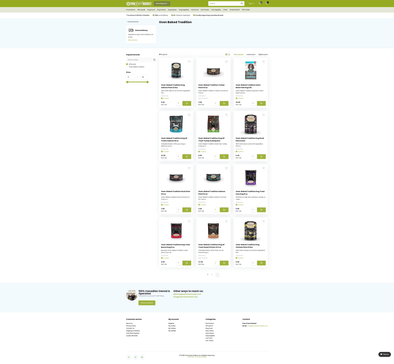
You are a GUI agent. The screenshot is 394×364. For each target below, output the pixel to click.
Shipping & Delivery (133, 331)
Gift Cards (246, 10)
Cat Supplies (216, 10)
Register (171, 323)
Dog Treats (161, 10)
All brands (132, 64)
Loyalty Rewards (132, 336)
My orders (171, 326)
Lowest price (250, 54)
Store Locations (147, 303)
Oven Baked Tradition (136, 67)
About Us (129, 323)
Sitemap (191, 357)
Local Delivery (161, 15)
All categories (161, 3)
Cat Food (194, 10)
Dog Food (151, 10)
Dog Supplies (184, 10)
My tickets (172, 328)
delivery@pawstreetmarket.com (187, 294)
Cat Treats (205, 10)
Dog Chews (172, 10)
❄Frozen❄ (141, 10)
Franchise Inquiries (132, 333)
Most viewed (238, 54)
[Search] (241, 3)
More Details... (133, 40)
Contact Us (130, 328)
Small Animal (234, 10)
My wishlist (172, 331)
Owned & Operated (181, 15)
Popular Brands (133, 22)
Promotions (130, 10)
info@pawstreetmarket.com (185, 297)
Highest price (263, 54)
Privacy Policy (131, 326)
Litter (225, 10)
